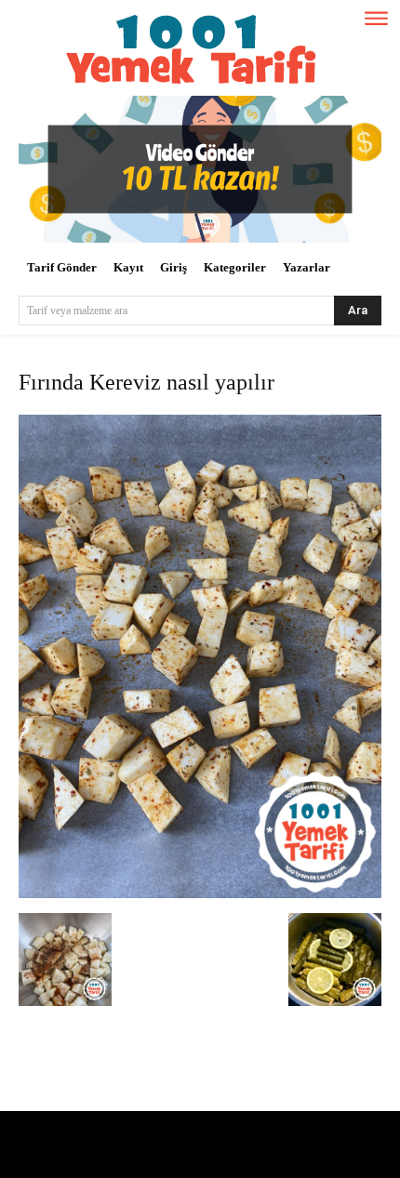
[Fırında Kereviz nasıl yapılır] (200, 894)
